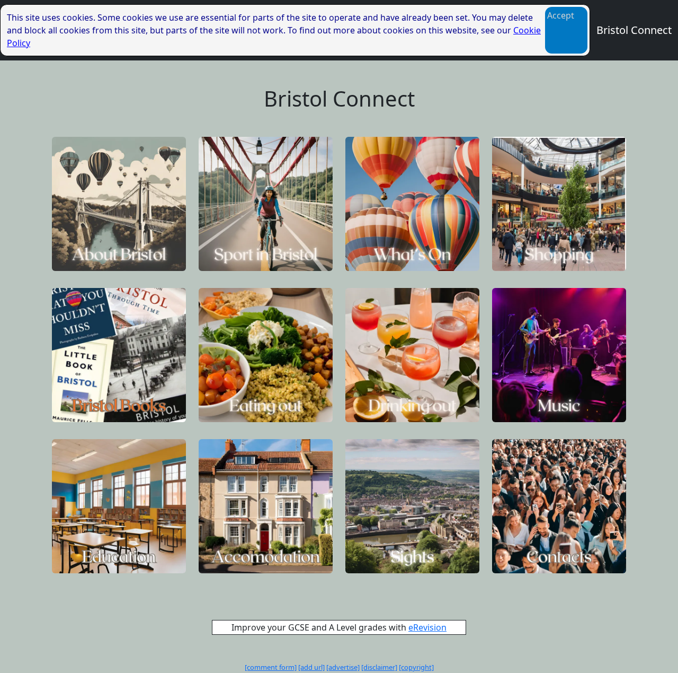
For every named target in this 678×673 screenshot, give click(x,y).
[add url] (311, 667)
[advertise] (343, 667)
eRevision (427, 627)
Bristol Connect (634, 30)
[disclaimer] (379, 667)
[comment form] (271, 667)
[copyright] (416, 667)
